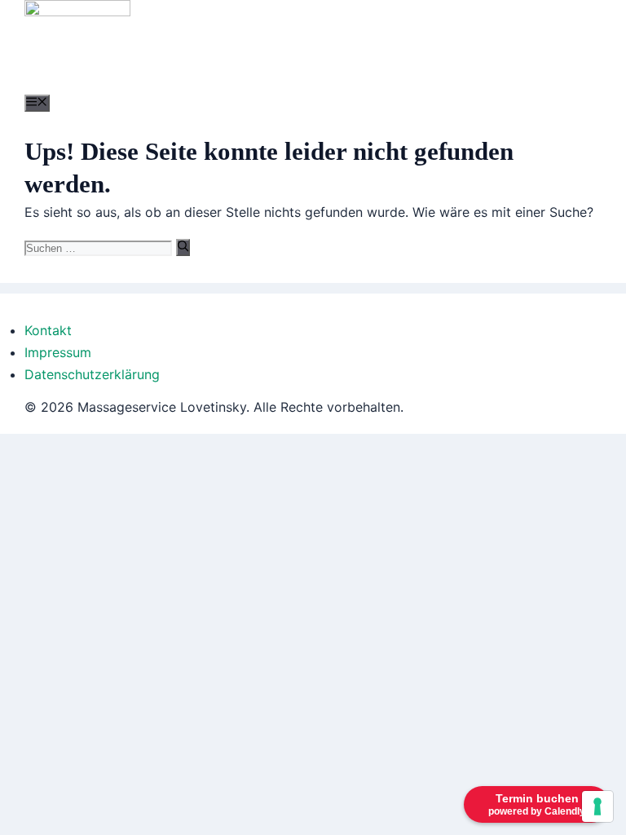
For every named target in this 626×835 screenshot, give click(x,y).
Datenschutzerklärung (92, 374)
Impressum (57, 352)
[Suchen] (183, 247)
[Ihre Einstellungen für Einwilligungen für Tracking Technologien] (597, 806)
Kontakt (48, 330)
